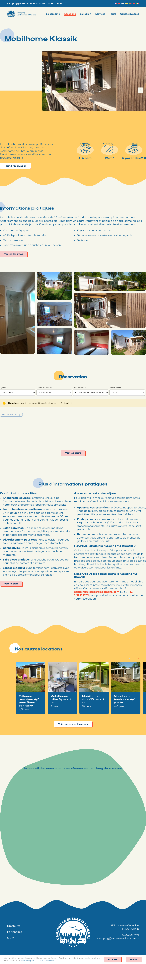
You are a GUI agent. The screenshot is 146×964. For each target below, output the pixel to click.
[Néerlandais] (122, 3)
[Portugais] (130, 3)
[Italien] (137, 3)
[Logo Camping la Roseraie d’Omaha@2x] (21, 11)
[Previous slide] (130, 659)
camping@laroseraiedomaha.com (27, 3)
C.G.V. (10, 937)
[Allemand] (134, 3)
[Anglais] (119, 3)
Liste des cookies (47, 960)
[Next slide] (137, 659)
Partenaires (14, 931)
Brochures (13, 925)
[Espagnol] (126, 3)
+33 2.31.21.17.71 (59, 3)
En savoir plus (27, 960)
